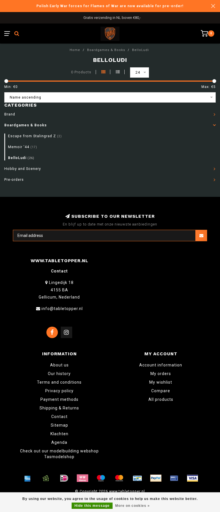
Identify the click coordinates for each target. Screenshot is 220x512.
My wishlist (160, 382)
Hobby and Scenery (22, 168)
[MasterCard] (119, 478)
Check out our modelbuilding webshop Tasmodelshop (59, 454)
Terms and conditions (59, 382)
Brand (9, 114)
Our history (59, 373)
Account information (160, 365)
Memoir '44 (22, 147)
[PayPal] (156, 478)
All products (160, 399)
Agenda (59, 442)
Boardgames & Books (25, 125)
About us (59, 365)
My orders (160, 373)
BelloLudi (21, 158)
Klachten (59, 433)
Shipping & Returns (59, 408)
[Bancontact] (137, 478)
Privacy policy (59, 391)
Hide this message (92, 506)
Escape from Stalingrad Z (35, 136)
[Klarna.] (82, 478)
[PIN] (174, 478)
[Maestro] (101, 478)
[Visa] (192, 478)
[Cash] (46, 478)
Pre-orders (14, 179)
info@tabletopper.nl (62, 308)
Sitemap (59, 425)
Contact (59, 416)
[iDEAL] (64, 478)
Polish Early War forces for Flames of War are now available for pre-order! (110, 6)
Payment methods (59, 399)
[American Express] (27, 478)
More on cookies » (132, 506)
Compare (160, 391)
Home (75, 50)
